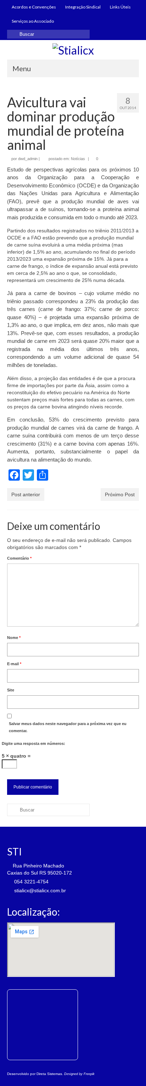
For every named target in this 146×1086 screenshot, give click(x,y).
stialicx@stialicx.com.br (39, 890)
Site (10, 690)
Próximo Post (120, 494)
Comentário (19, 558)
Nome (14, 637)
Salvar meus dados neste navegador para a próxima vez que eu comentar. (68, 727)
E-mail (14, 664)
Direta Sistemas (49, 1074)
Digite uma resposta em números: (33, 743)
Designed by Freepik (79, 1074)
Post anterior (25, 494)
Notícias (78, 159)
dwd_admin (28, 159)
